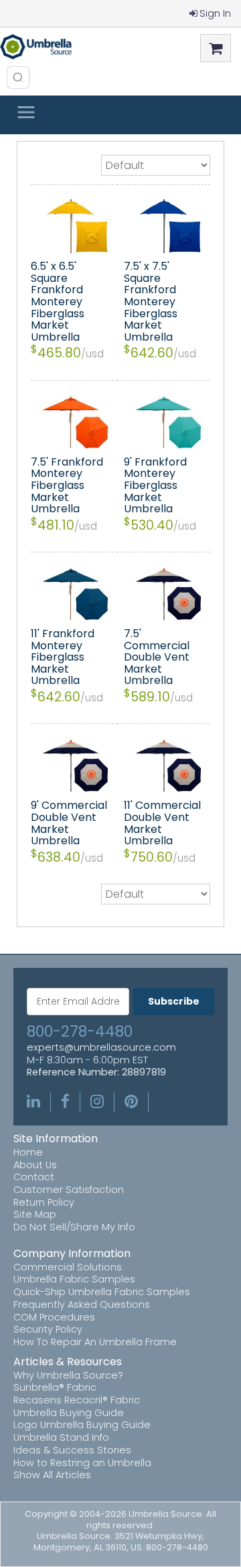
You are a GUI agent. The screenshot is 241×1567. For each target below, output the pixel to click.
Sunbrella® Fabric (54, 1387)
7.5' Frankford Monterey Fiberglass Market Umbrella (67, 485)
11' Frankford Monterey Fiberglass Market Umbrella (62, 657)
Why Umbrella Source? (68, 1375)
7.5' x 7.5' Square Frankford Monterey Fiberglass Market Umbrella (150, 301)
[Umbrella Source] (36, 46)
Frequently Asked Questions (81, 1304)
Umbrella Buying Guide (68, 1413)
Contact (33, 1177)
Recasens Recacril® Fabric (76, 1400)
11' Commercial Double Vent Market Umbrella (162, 823)
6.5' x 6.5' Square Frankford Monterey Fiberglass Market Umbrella (57, 301)
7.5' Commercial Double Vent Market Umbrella (156, 657)
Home (28, 1152)
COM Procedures (54, 1317)
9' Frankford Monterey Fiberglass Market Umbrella (155, 485)
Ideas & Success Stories (72, 1450)
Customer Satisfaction (68, 1190)
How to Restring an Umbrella (82, 1463)
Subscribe (173, 1001)
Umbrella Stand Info (61, 1437)
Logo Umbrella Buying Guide (82, 1425)
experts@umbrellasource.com (101, 1047)
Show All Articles (52, 1475)
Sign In (215, 13)
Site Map (34, 1214)
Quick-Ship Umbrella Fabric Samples (101, 1292)
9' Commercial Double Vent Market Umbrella (69, 823)
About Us (35, 1165)
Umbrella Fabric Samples (74, 1279)
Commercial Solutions (67, 1267)
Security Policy (47, 1329)
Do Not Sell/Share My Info (74, 1227)
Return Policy (43, 1202)
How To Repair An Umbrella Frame (95, 1342)
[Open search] (18, 77)
